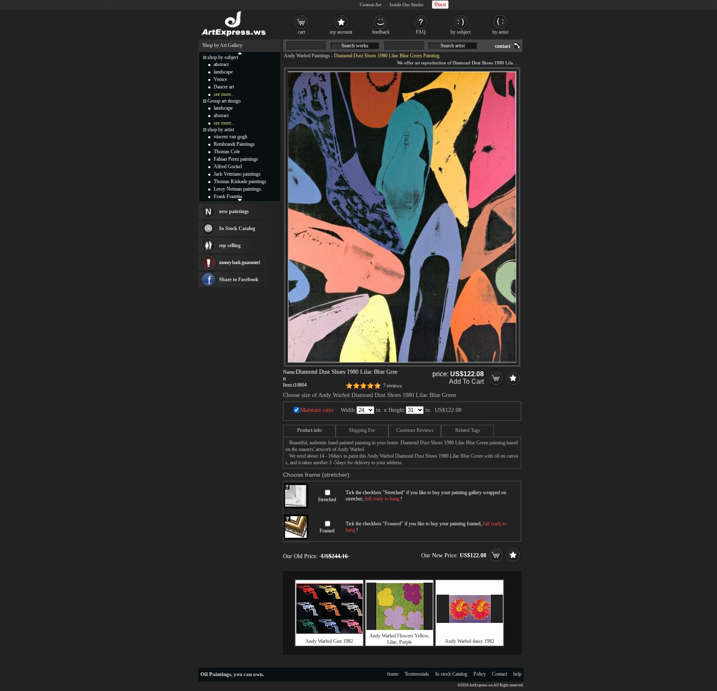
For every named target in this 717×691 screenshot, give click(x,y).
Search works (354, 46)
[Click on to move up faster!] (240, 53)
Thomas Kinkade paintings (240, 181)
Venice (220, 79)
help (517, 674)
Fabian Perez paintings (236, 159)
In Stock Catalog (237, 228)
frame (392, 674)
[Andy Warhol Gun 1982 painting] (329, 632)
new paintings (234, 211)
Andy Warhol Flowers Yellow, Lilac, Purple (399, 639)
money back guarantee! (239, 262)
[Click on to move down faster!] (240, 200)
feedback (381, 32)
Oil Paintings (215, 674)
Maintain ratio (316, 410)
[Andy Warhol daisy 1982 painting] (470, 621)
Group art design (224, 101)
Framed (326, 531)
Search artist (453, 46)
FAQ (421, 32)
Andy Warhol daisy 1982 (469, 641)
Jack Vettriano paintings (237, 174)
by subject (461, 32)
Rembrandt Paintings (234, 144)
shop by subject (222, 57)
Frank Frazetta (228, 196)
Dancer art (224, 87)
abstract (221, 64)
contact (502, 46)
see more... (224, 94)
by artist (500, 32)
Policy (479, 674)
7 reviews (392, 386)
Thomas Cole (227, 151)
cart (301, 32)
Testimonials (417, 674)
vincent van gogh (230, 137)
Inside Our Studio (407, 4)
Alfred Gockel (228, 166)
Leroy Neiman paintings (237, 189)
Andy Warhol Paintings (307, 56)
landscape (223, 72)
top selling (230, 245)
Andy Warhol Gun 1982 (329, 641)
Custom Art (370, 4)
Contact (499, 674)
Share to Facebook (239, 279)
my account (341, 32)
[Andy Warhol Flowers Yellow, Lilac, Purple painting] (399, 628)
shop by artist (220, 129)
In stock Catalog (451, 674)
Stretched (327, 499)
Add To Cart (466, 381)
